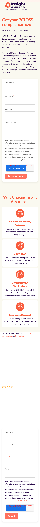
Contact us (19, 336)
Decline (20, 63)
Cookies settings (20, 51)
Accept (20, 57)
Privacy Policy (22, 500)
